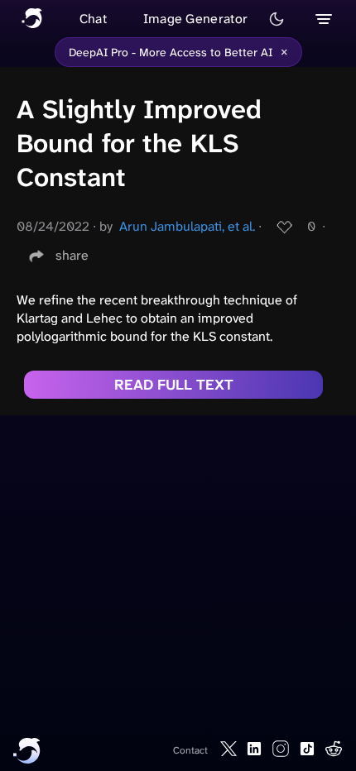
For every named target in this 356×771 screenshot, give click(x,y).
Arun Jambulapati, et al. (187, 226)
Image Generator (195, 18)
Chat (93, 18)
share (72, 255)
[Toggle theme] (276, 19)
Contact (190, 750)
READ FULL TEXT (173, 385)
